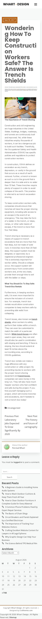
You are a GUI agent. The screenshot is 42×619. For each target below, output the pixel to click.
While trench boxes (20, 334)
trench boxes (24, 376)
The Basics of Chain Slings (16, 513)
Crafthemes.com (26, 610)
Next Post (32, 416)
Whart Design (16, 608)
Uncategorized (13, 408)
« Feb (4, 592)
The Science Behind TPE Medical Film (21, 543)
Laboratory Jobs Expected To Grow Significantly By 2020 (12, 427)
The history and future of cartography (30, 423)
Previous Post (12, 416)
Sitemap (13, 617)
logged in (18, 462)
